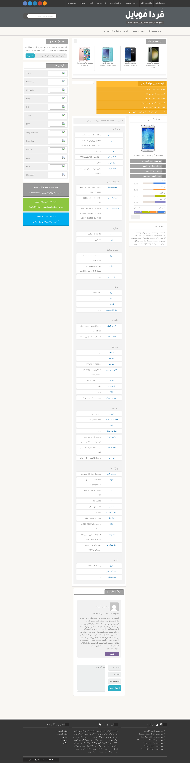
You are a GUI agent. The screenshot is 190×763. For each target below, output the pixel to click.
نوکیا (106, 748)
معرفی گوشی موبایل (106, 737)
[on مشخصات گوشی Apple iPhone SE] (68, 743)
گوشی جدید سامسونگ (149, 238)
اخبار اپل (81, 731)
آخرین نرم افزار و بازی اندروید (116, 31)
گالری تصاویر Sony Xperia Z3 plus (153, 737)
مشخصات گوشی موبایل (84, 748)
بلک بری (100, 731)
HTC (96, 734)
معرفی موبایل (102, 746)
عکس (91, 743)
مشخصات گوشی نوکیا (110, 731)
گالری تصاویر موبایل (100, 743)
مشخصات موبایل (140, 241)
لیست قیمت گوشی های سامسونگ (153, 103)
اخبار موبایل (104, 751)
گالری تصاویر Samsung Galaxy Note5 (152, 734)
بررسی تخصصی (131, 3)
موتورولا (79, 746)
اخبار (91, 3)
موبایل (136, 244)
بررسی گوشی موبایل (111, 734)
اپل (75, 743)
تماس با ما (72, 3)
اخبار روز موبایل (138, 31)
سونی (95, 746)
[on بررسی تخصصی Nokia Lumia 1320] (68, 740)
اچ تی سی (111, 748)
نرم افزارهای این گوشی (152, 166)
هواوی (109, 743)
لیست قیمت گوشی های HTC (155, 89)
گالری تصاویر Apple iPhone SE (154, 731)
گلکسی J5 (162, 238)
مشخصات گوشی (90, 731)
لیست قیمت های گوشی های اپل (154, 107)
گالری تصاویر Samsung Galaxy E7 (153, 749)
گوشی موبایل (89, 734)
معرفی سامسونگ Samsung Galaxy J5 (153, 244)
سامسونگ (154, 235)
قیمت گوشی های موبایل (152, 176)
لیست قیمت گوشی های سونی (154, 98)
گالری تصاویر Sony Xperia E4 (154, 746)
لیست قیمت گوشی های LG (155, 94)
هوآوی (76, 731)
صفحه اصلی (160, 3)
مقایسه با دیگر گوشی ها (152, 161)
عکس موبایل (80, 743)
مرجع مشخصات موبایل (90, 737)
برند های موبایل (154, 31)
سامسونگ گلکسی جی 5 (141, 235)
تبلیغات (82, 3)
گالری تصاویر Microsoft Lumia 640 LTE (151, 740)
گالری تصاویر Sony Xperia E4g (154, 743)
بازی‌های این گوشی (154, 171)
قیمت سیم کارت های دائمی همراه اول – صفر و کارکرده (146, 112)
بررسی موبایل (113, 751)
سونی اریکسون (112, 746)
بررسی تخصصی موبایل (94, 740)
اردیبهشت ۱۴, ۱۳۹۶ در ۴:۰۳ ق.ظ (106, 613)
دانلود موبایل (146, 3)
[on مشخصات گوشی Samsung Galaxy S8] (68, 734)
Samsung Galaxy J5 (159, 233)
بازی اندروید (101, 3)
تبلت (87, 743)
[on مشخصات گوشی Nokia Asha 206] (68, 731)
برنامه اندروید (115, 3)
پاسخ (112, 654)
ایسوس (100, 734)
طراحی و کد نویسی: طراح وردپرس (41, 759)
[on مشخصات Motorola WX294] (68, 737)
